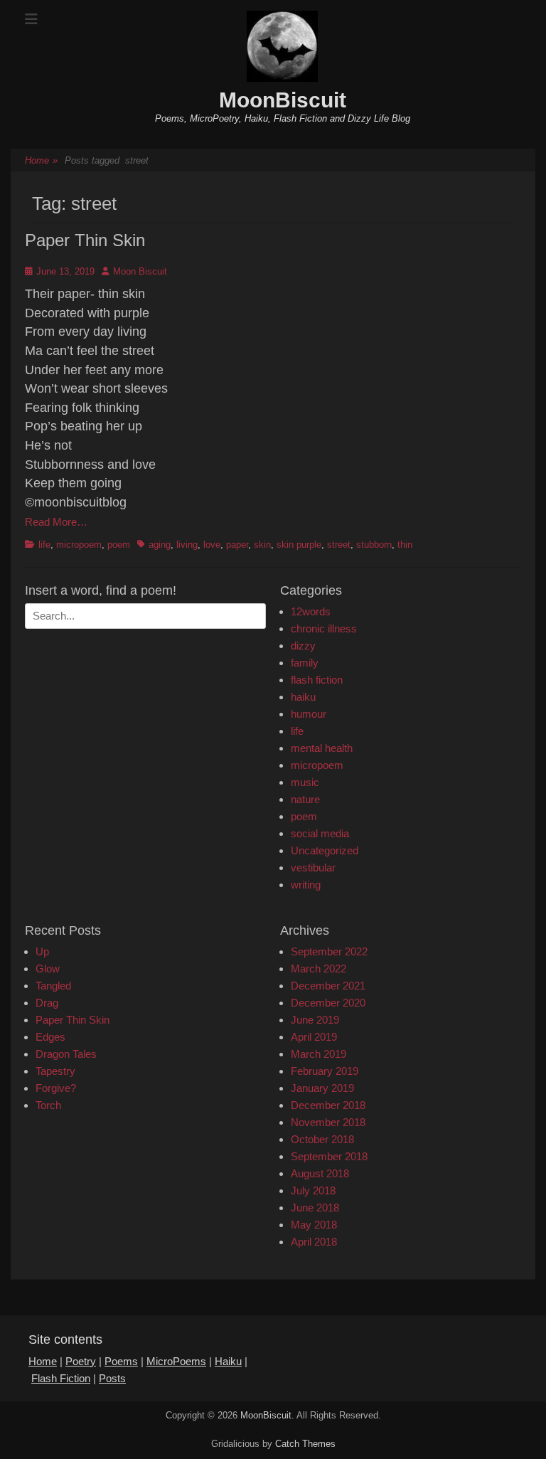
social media (320, 833)
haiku (303, 697)
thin (404, 544)
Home (41, 160)
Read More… (56, 522)
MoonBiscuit (282, 100)
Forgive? (56, 1088)
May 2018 (314, 1225)
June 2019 (315, 1020)
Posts (112, 1378)
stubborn (374, 544)
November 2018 (328, 1122)
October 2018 (322, 1139)
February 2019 (324, 1071)
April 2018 (314, 1242)
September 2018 (329, 1156)
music (305, 782)
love (211, 544)
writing (306, 885)
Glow (48, 968)
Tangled (53, 986)
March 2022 (318, 968)
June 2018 (315, 1207)
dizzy (303, 646)
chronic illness (324, 628)
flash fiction (317, 680)
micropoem (79, 544)
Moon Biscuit (140, 271)
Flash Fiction (60, 1378)
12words (311, 611)
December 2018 (328, 1105)
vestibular (313, 867)
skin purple (299, 544)
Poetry (80, 1361)
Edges (50, 1037)
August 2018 (320, 1173)
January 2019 (322, 1088)
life (44, 544)
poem (118, 544)
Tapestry (55, 1071)
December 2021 (328, 986)
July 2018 (313, 1190)
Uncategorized (324, 850)
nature (305, 799)
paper (237, 544)
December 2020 (328, 1003)
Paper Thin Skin (85, 240)
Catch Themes (305, 1443)
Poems (121, 1361)
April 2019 (314, 1037)
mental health (322, 748)
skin (262, 544)
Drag (47, 1003)
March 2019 (318, 1054)
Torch (48, 1105)
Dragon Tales (66, 1054)
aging (160, 544)
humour (308, 714)
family (304, 663)
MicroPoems (176, 1361)
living (187, 544)
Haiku (228, 1361)
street (338, 544)
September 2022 (329, 951)
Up (42, 951)
